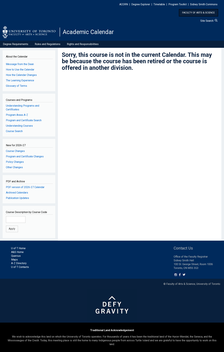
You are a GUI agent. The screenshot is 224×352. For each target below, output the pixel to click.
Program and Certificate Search (23, 120)
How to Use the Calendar (20, 69)
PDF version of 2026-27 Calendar (25, 187)
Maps (14, 259)
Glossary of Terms (16, 85)
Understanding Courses (19, 125)
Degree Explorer (140, 4)
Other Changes (14, 167)
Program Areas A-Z (17, 114)
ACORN (123, 4)
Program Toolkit (177, 4)
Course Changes (15, 151)
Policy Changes (15, 161)
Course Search (14, 131)
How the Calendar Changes (21, 75)
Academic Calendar (88, 32)
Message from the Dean (20, 64)
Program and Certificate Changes (25, 156)
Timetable (159, 4)
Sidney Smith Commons (203, 4)
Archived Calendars (17, 192)
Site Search (207, 20)
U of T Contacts (20, 267)
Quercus (16, 255)
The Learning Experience (20, 80)
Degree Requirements (15, 44)
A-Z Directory (19, 263)
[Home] (31, 32)
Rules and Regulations (47, 44)
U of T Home (18, 248)
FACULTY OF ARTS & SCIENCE (198, 12)
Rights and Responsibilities (83, 44)
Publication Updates (17, 198)
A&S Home (17, 252)
